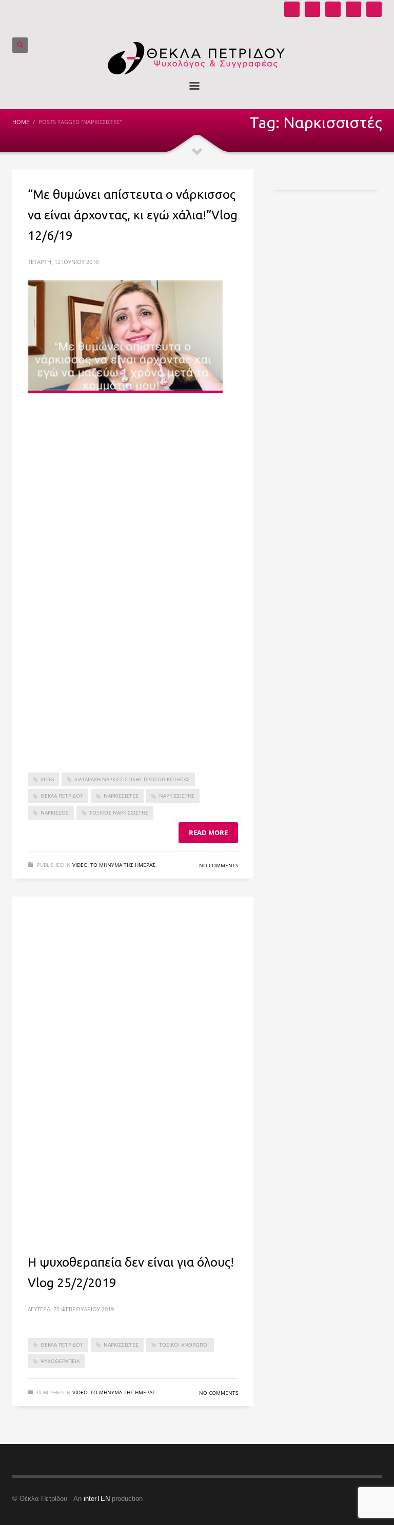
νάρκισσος (55, 812)
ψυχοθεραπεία (60, 1361)
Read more (208, 832)
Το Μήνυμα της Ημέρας (122, 864)
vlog (47, 779)
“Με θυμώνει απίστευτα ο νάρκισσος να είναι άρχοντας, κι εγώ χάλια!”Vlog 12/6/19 (133, 215)
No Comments (218, 865)
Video (80, 864)
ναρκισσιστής (176, 795)
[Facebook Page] (333, 9)
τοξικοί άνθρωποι (184, 1344)
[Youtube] (292, 9)
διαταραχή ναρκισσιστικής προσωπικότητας (132, 779)
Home (20, 122)
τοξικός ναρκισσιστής (118, 812)
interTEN (97, 1498)
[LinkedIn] (374, 9)
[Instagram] (312, 9)
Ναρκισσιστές (121, 795)
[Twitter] (353, 9)
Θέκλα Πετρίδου (62, 795)
